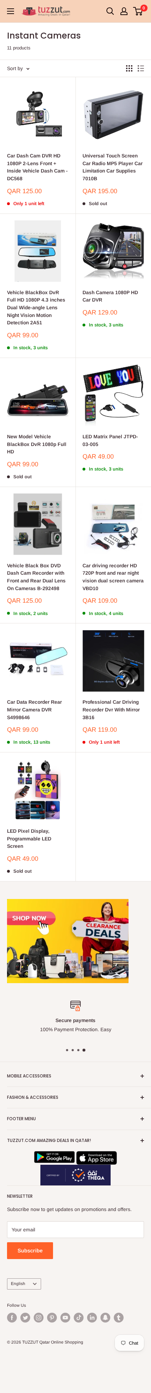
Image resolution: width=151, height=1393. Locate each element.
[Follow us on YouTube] (65, 1318)
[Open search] (110, 11)
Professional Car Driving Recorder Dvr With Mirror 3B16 (111, 709)
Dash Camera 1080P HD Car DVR (110, 296)
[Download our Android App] (54, 1155)
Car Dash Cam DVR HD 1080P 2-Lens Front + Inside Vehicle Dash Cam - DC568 (37, 167)
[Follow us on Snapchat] (105, 1318)
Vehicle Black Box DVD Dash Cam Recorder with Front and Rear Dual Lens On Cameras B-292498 (36, 577)
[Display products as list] (141, 68)
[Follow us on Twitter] (25, 1318)
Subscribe (30, 1250)
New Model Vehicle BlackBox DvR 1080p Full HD (36, 444)
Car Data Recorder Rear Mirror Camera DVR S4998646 (34, 709)
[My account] (123, 11)
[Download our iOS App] (96, 1155)
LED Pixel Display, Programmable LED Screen (29, 838)
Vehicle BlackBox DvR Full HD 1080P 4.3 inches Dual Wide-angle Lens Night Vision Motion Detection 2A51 (36, 308)
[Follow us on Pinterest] (52, 1318)
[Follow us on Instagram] (39, 1318)
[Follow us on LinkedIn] (92, 1318)
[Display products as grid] (129, 68)
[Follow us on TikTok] (79, 1318)
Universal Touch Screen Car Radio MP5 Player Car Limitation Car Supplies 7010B (113, 167)
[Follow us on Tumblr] (119, 1318)
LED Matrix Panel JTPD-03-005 (110, 440)
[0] (138, 11)
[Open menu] (10, 11)
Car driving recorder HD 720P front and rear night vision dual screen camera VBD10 (113, 577)
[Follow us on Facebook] (12, 1318)
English (18, 1283)
